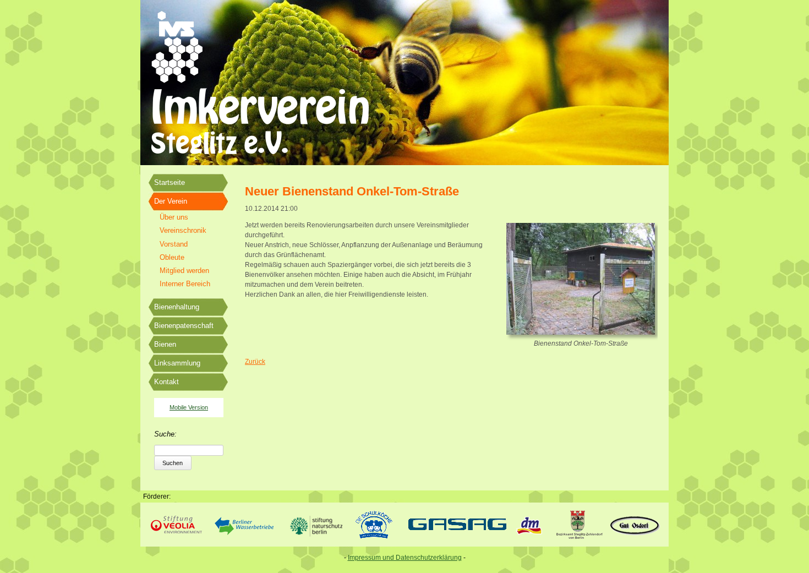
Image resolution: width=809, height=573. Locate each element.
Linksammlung (177, 363)
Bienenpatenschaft (184, 325)
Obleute (172, 257)
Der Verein (170, 201)
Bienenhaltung (176, 307)
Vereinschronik (183, 230)
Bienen (165, 344)
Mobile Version (189, 407)
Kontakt (166, 382)
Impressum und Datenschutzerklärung (405, 557)
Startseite (169, 182)
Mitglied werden (184, 270)
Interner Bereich (185, 284)
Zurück (255, 361)
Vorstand (174, 244)
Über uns (174, 217)
